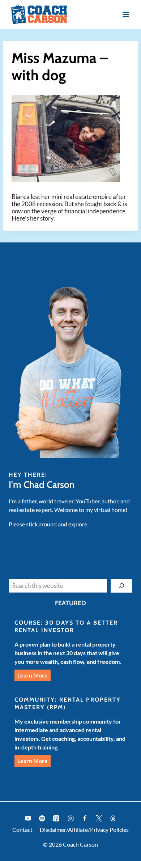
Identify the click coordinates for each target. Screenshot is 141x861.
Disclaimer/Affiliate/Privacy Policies (84, 829)
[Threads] (113, 818)
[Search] (121, 586)
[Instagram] (70, 818)
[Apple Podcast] (56, 818)
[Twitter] (99, 818)
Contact (22, 829)
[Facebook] (84, 818)
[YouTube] (28, 818)
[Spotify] (42, 818)
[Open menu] (125, 14)
